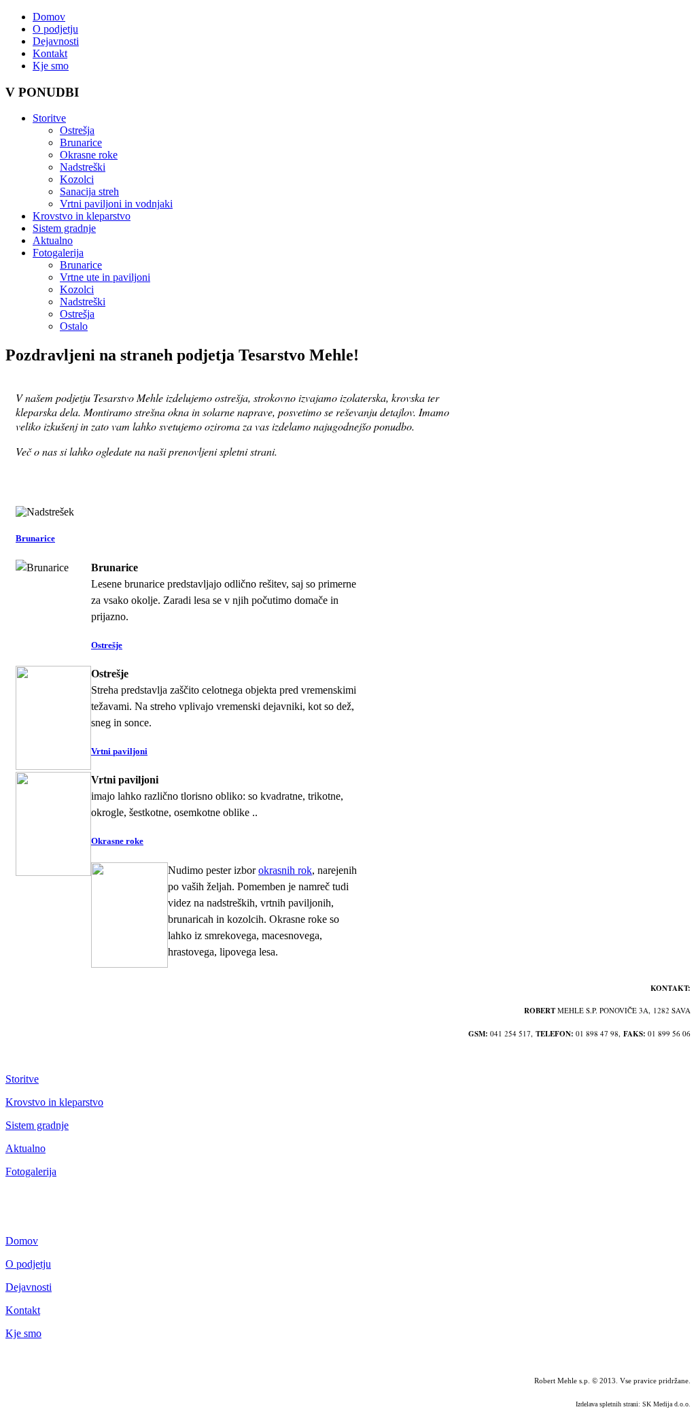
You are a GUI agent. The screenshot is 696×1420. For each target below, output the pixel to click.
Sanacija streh (89, 191)
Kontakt (50, 53)
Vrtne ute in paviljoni (105, 277)
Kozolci (77, 179)
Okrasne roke (89, 154)
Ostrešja (77, 130)
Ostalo (74, 326)
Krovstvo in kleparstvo (81, 216)
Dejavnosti (56, 41)
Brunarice (81, 142)
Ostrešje (106, 645)
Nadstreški (82, 167)
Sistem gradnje (64, 228)
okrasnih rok (285, 870)
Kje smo (51, 65)
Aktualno (53, 240)
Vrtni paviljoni (119, 751)
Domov (49, 16)
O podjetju (55, 29)
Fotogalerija (58, 252)
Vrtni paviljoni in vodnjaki (116, 203)
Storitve (49, 118)
